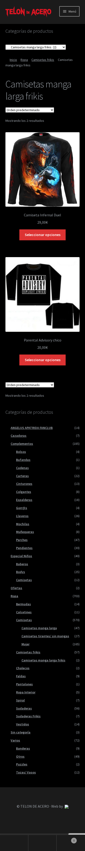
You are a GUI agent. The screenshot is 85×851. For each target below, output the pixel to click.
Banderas (23, 748)
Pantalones (24, 684)
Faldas (21, 676)
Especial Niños (21, 556)
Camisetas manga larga (39, 628)
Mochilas (22, 524)
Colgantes (23, 492)
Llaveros (22, 516)
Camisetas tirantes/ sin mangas (45, 636)
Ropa (24, 60)
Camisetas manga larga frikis (43, 660)
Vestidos (22, 724)
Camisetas (24, 580)
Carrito (66, 838)
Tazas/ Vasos (26, 772)
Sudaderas (24, 708)
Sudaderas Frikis (28, 716)
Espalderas (24, 500)
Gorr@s (21, 508)
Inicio (13, 60)
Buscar (42, 843)
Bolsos (21, 452)
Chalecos (23, 668)
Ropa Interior (25, 692)
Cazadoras (18, 435)
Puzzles (21, 764)
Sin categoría (20, 732)
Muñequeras (25, 532)
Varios (15, 740)
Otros (20, 756)
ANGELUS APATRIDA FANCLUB (32, 428)
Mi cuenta (14, 843)
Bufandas (23, 460)
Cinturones (24, 484)
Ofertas (16, 588)
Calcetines (24, 612)
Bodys (20, 572)
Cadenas (22, 468)
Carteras (22, 476)
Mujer (25, 644)
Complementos (22, 443)
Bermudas (23, 604)
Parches (22, 540)
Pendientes (24, 548)
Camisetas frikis (42, 60)
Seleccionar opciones (42, 234)
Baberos (22, 564)
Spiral (20, 700)
